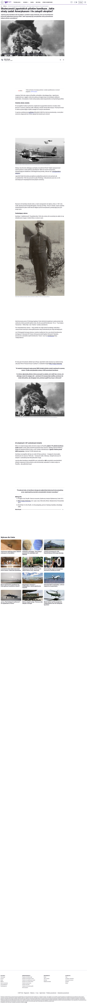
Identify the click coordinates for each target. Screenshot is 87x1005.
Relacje (66, 983)
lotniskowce (51, 336)
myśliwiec (31, 112)
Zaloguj (80, 2)
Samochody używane (69, 980)
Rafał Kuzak (7, 59)
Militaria (38, 2)
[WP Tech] (9, 2)
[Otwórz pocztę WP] (71, 2)
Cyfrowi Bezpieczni (4, 984)
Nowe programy (25, 987)
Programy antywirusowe (26, 983)
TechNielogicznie (4, 986)
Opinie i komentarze (47, 2)
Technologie (16, 2)
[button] (75, 2)
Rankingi (45, 980)
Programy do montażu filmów (27, 981)
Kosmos (25, 2)
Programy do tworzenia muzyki (28, 978)
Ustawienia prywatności (63, 993)
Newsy (45, 977)
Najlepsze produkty (47, 981)
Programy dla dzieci (25, 984)
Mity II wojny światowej (55, 363)
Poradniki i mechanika (69, 978)
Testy (66, 977)
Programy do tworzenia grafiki (27, 986)
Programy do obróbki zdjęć (27, 977)
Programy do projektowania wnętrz (28, 980)
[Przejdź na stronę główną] (2, 3)
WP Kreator (34, 91)
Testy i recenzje (46, 978)
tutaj (26, 1002)
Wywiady (67, 981)
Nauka (32, 2)
